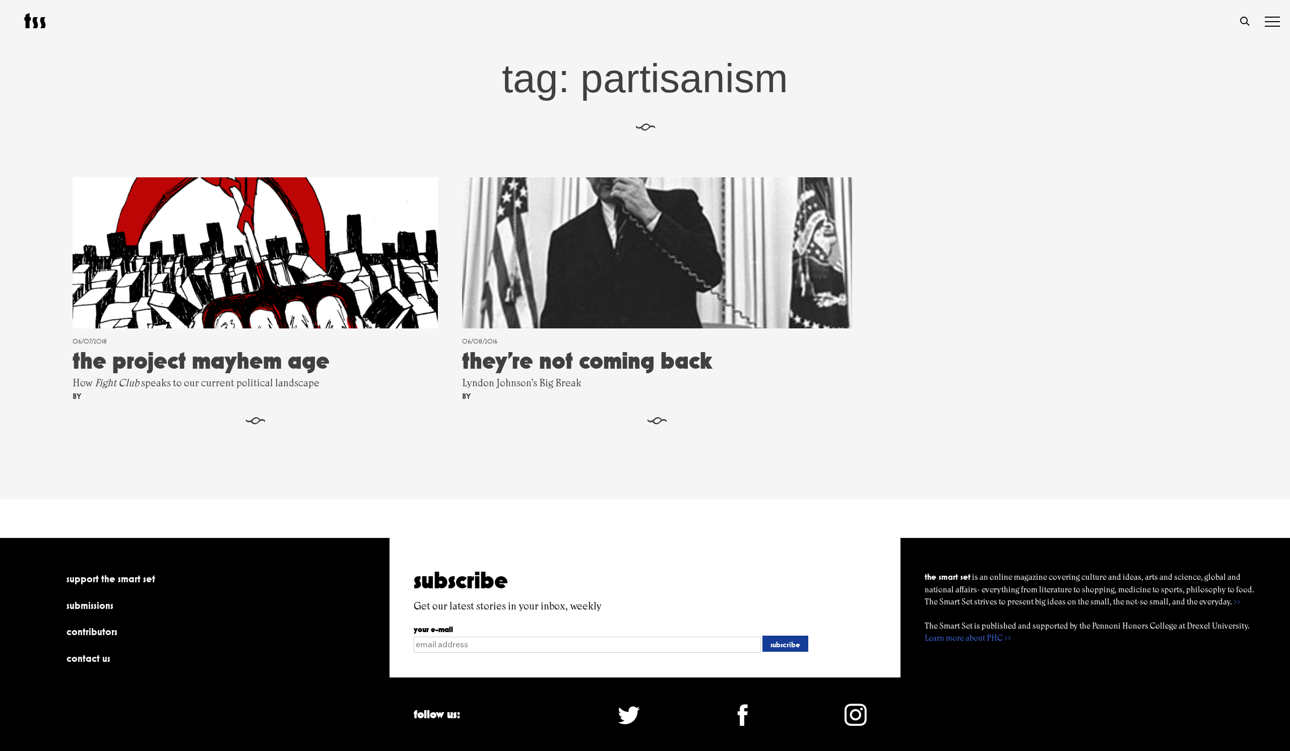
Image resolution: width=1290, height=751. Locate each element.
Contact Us (88, 658)
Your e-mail (433, 629)
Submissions (90, 605)
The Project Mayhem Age (201, 360)
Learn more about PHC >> (968, 638)
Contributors (92, 631)
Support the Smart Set (111, 578)
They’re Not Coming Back (587, 360)
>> (1237, 601)
